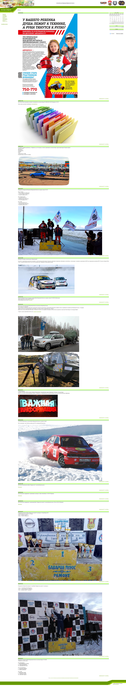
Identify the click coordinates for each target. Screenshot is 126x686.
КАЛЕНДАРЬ (4, 15)
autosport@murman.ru (116, 684)
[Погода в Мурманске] (116, 32)
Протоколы (20, 495)
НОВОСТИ (4, 14)
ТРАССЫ (4, 17)
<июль (113, 23)
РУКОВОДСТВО (5, 19)
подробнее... (107, 98)
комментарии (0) (101, 98)
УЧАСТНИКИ (5, 16)
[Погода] (112, 33)
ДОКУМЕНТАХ (34, 104)
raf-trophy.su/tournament (37, 311)
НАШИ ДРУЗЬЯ (5, 21)
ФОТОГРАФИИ (5, 18)
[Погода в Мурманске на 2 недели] (119, 33)
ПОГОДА (4, 20)
